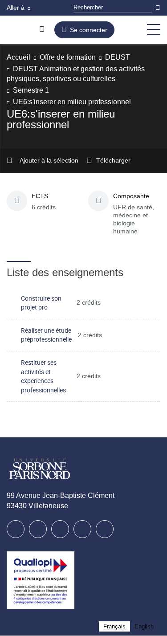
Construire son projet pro (41, 303)
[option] (144, 626)
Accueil (19, 57)
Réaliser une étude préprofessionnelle (46, 335)
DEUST (127, 57)
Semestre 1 (31, 90)
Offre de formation (74, 57)
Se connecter (90, 29)
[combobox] (114, 626)
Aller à (16, 7)
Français (114, 626)
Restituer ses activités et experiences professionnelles (43, 377)
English (144, 626)
